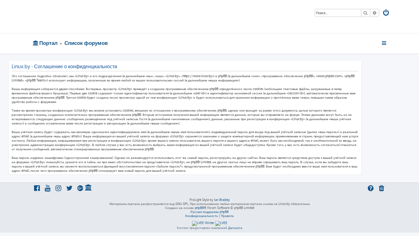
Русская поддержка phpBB (209, 212)
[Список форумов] (76, 16)
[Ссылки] (384, 43)
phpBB (199, 208)
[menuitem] (386, 13)
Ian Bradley (222, 200)
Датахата (235, 228)
